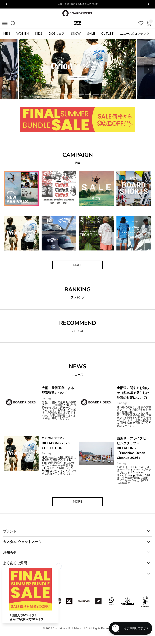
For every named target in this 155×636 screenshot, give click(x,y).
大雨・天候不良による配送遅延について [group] (77, 4)
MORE (77, 265)
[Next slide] (148, 69)
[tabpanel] (77, 69)
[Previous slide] (6, 69)
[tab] (50, 94)
